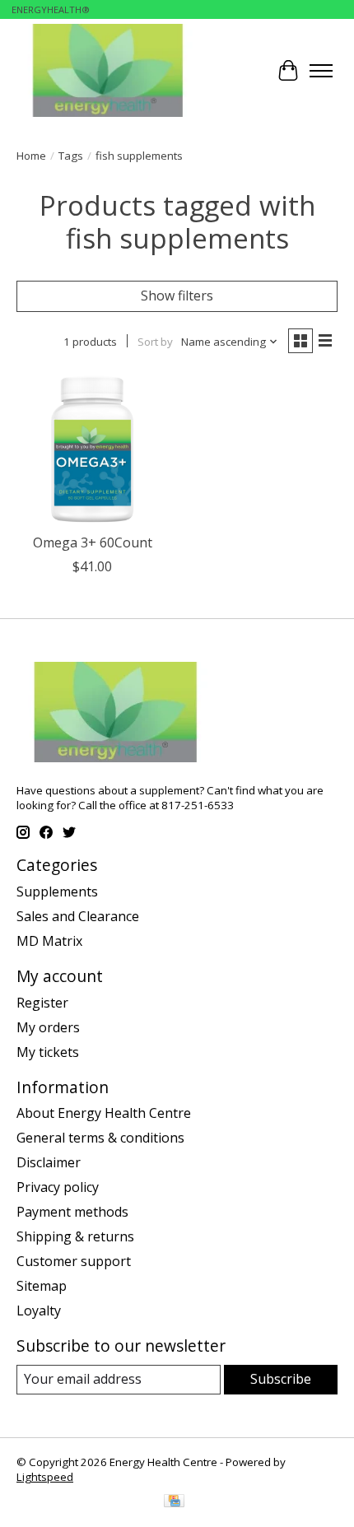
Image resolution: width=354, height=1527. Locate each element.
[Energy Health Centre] (109, 70)
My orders (48, 1027)
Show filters (177, 295)
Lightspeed (44, 1476)
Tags (70, 155)
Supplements (57, 891)
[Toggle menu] (321, 70)
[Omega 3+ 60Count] (92, 449)
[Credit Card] (174, 1502)
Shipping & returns (75, 1236)
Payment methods (72, 1212)
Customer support (73, 1261)
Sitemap (41, 1286)
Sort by (155, 341)
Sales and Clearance (77, 916)
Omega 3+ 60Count (92, 542)
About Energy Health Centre (103, 1113)
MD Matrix (49, 941)
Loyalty (38, 1310)
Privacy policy (57, 1187)
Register (42, 1003)
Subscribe (280, 1379)
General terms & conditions (100, 1138)
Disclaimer (48, 1162)
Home (31, 155)
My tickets (47, 1052)
